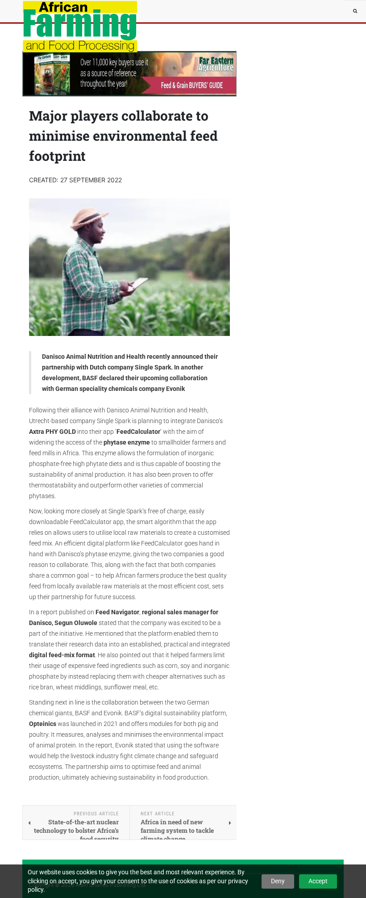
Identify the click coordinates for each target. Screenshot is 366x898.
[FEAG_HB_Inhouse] (129, 73)
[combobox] (355, 11)
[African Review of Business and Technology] (49, 11)
